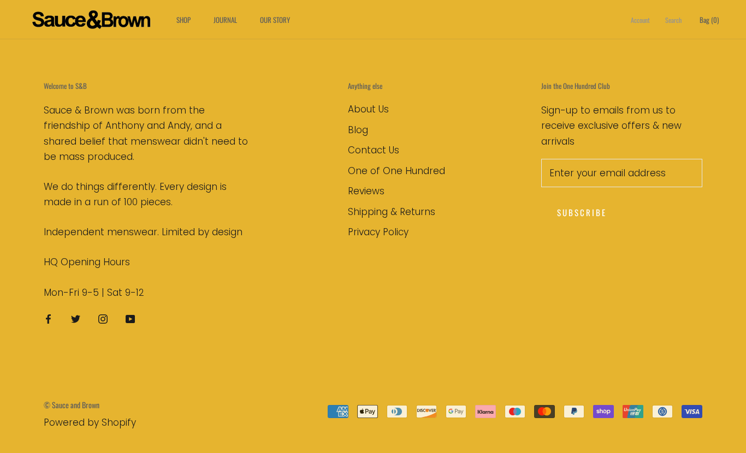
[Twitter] (75, 318)
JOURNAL (225, 19)
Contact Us (373, 150)
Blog (358, 129)
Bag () (709, 19)
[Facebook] (48, 318)
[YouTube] (130, 318)
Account (640, 20)
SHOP (183, 19)
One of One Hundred (396, 170)
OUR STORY (275, 19)
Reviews (366, 191)
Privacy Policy (378, 232)
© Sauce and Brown (71, 404)
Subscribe (582, 212)
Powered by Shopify (90, 422)
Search (673, 20)
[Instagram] (103, 318)
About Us (368, 109)
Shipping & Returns (391, 211)
